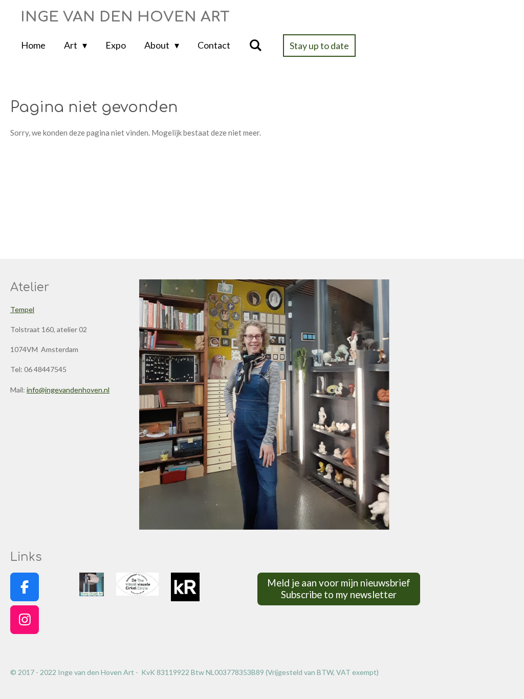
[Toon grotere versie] (264, 404)
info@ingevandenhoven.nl (68, 389)
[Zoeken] (255, 45)
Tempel (22, 309)
